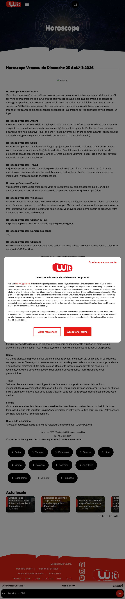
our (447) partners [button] (22, 283)
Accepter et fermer (77, 332)
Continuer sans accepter (103, 262)
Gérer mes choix (47, 332)
